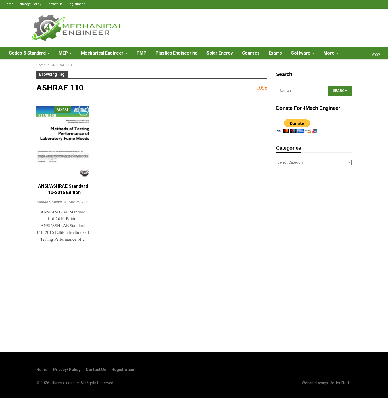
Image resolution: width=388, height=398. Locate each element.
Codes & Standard (27, 53)
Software (300, 53)
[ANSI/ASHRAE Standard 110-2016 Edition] (62, 142)
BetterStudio (341, 383)
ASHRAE (62, 109)
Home (9, 4)
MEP (63, 53)
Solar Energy (219, 53)
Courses (251, 53)
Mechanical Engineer (102, 53)
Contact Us (54, 4)
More (328, 53)
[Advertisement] (314, 259)
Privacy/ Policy (30, 4)
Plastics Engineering (176, 53)
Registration (76, 4)
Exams (275, 53)
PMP (142, 53)
